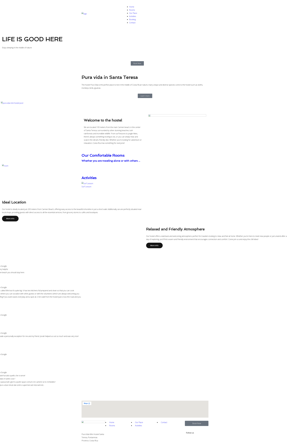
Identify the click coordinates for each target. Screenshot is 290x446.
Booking (132, 19)
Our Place (133, 13)
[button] (145, 106)
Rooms (132, 10)
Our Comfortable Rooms (103, 155)
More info (10, 218)
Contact (132, 22)
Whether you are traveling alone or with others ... (111, 160)
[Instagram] (200, 439)
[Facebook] (200, 432)
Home (131, 7)
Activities (132, 16)
